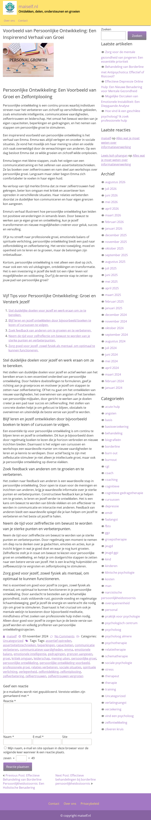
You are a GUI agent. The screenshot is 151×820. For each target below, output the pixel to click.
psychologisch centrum (121, 623)
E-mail (38, 737)
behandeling (113, 433)
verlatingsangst (116, 703)
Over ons (9, 20)
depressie (112, 506)
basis (108, 420)
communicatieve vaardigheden (41, 650)
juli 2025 (111, 268)
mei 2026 (111, 202)
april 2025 (112, 288)
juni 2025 (111, 275)
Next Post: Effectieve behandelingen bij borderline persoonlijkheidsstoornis (75, 779)
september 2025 (116, 255)
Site (64, 737)
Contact (23, 20)
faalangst (111, 519)
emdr (109, 513)
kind (108, 559)
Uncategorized (13, 641)
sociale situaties (70, 667)
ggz (107, 533)
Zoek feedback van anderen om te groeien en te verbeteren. (50, 330)
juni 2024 (111, 355)
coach (109, 473)
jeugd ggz (111, 553)
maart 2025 (113, 295)
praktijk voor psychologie (122, 616)
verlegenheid (28, 672)
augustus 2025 (115, 262)
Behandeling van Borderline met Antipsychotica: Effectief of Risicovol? (122, 71)
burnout (111, 460)
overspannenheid (117, 603)
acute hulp (112, 407)
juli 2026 (111, 189)
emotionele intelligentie (30, 654)
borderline (112, 446)
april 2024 (112, 368)
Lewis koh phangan (114, 155)
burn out (111, 453)
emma (68, 650)
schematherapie (116, 656)
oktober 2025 (114, 248)
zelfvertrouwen (35, 676)
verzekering (113, 709)
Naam (8, 737)
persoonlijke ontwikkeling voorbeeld (65, 663)
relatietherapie (115, 650)
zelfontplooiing (70, 672)
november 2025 (116, 242)
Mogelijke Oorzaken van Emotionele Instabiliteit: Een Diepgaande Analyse (120, 101)
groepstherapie (116, 539)
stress (109, 669)
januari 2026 (113, 228)
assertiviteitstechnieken (19, 645)
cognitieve (112, 486)
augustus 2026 (115, 182)
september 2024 (116, 335)
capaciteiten (64, 645)
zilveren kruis (114, 729)
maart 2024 (113, 374)
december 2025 (116, 235)
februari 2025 (114, 301)
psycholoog (113, 630)
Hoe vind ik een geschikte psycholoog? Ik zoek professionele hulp (120, 116)
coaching (111, 480)
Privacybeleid (90, 804)
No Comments (65, 636)
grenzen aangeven (79, 654)
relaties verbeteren (44, 667)
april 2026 (112, 209)
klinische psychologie (119, 572)
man (108, 586)
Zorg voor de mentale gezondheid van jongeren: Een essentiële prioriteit (122, 57)
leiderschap (42, 658)
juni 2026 (111, 195)
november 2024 (116, 321)
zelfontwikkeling (116, 722)
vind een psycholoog (119, 716)
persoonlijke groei (83, 658)
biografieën (113, 440)
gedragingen (56, 654)
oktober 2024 (114, 328)
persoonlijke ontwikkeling (20, 663)
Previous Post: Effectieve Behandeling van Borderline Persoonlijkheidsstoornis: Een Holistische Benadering (23, 781)
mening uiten (60, 658)
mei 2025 (111, 282)
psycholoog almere (118, 636)
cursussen (112, 500)
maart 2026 (113, 215)
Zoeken (106, 29)
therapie (111, 683)
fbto (108, 526)
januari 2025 (113, 308)
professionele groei (16, 667)
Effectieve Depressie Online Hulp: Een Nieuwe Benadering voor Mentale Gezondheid (122, 86)
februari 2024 (114, 381)
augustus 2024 (115, 341)
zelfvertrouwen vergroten (65, 676)
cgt (107, 466)
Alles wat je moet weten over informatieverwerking (123, 159)
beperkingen (46, 645)
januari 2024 (113, 388)
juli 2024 (111, 348)
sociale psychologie (118, 663)
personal (111, 610)
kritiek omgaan (22, 658)
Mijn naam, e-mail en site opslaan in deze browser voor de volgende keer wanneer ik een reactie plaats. (45, 750)
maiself (12, 636)
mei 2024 (111, 361)
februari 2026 (114, 222)
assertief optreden (58, 641)
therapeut (112, 676)
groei (6, 658)
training (110, 689)
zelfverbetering (13, 676)
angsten (110, 413)
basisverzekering (117, 427)
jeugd (109, 546)
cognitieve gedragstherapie (124, 493)
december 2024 (116, 315)
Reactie (9, 701)
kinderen (111, 566)
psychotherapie (116, 643)
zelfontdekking (48, 672)
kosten (110, 579)
